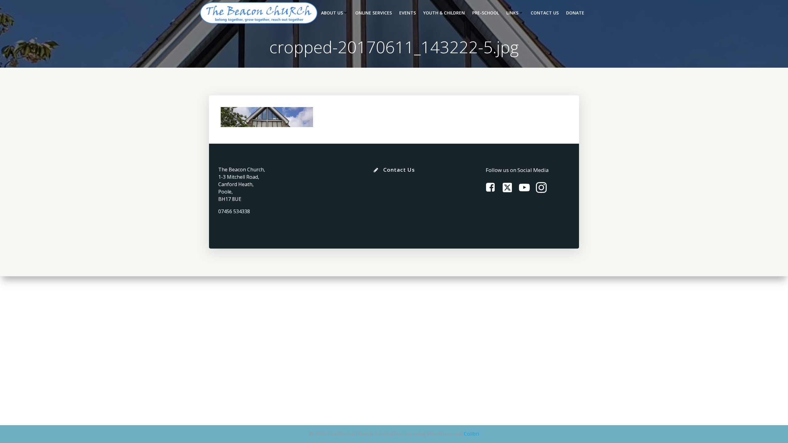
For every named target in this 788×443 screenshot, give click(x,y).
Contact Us (545, 13)
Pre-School (485, 13)
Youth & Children (444, 13)
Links (512, 13)
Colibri (471, 433)
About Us (332, 13)
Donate (575, 13)
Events (407, 13)
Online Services (373, 13)
